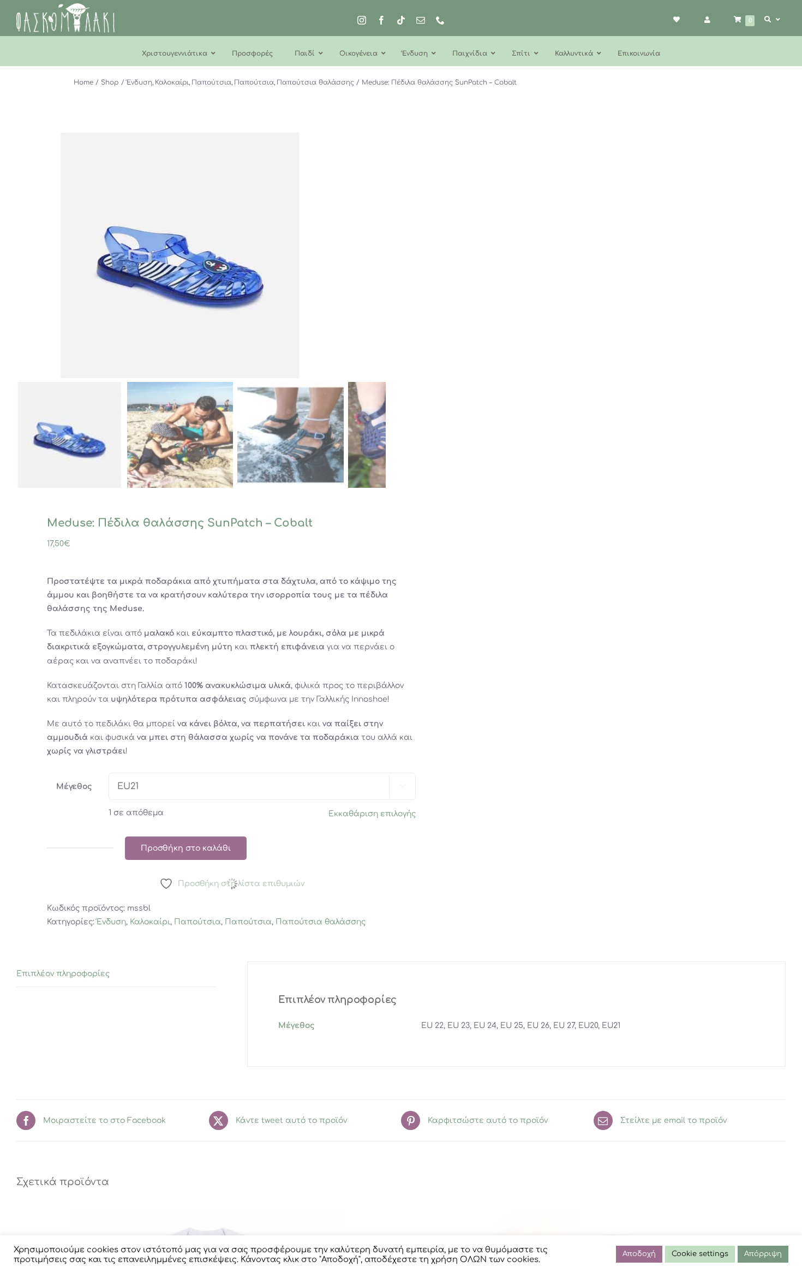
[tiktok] (401, 20)
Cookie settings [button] (700, 1254)
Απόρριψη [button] (763, 1254)
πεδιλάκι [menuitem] (113, 724)
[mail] (420, 20)
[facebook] (381, 20)
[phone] (440, 20)
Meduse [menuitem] (126, 609)
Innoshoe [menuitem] (369, 699)
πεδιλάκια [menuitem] (79, 633)
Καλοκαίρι (150, 922)
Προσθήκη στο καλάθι (186, 848)
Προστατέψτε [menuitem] (76, 581)
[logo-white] (65, 7)
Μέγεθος (74, 786)
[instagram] (361, 20)
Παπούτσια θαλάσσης (321, 922)
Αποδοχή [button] (639, 1254)
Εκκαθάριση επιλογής (372, 814)
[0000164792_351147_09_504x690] (180, 255)
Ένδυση (111, 922)
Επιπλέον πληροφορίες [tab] (63, 974)
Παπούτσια (197, 922)
